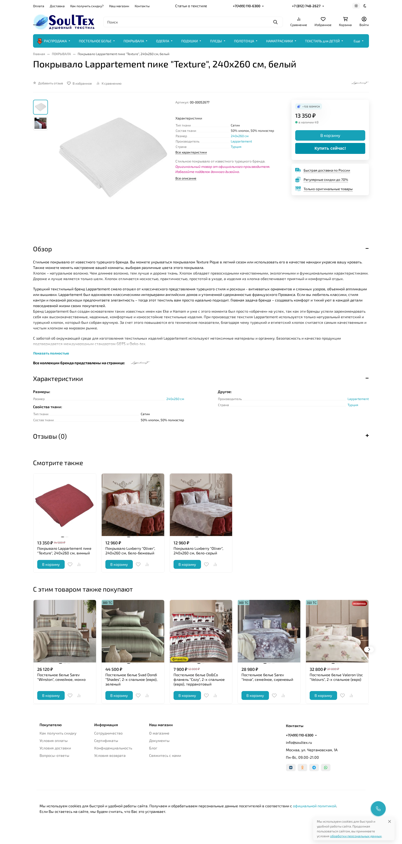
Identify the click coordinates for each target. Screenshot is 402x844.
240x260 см (239, 136)
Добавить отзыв (50, 83)
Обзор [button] (42, 249)
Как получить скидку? (87, 6)
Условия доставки (55, 748)
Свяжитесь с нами (165, 755)
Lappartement (241, 141)
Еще (357, 41)
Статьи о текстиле (191, 5)
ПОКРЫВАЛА (134, 41)
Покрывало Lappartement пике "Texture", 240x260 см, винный (64, 550)
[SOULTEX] (64, 21)
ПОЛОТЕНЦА (244, 41)
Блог (153, 748)
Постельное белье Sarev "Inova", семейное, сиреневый (267, 677)
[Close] (389, 821)
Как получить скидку (58, 733)
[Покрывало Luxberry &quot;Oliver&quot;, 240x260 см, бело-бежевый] (133, 504)
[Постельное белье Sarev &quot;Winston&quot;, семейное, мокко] (65, 631)
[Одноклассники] (302, 767)
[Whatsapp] (326, 767)
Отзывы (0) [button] (50, 436)
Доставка (57, 6)
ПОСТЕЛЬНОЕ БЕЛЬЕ (95, 41)
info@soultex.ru (299, 742)
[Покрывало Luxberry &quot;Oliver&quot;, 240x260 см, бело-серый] (201, 504)
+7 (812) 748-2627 (306, 6)
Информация (106, 725)
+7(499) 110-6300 (246, 6)
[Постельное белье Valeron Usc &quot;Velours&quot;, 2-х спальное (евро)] (337, 631)
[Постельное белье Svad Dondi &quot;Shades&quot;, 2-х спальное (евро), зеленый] (133, 631)
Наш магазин (119, 6)
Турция (236, 147)
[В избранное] (70, 564)
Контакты (142, 6)
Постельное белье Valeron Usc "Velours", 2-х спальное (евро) (336, 677)
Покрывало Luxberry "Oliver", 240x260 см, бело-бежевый (130, 550)
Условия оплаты (54, 740)
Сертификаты (106, 740)
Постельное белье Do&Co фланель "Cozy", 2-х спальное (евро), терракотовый (199, 679)
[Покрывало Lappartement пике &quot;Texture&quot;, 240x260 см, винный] (65, 504)
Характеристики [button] (58, 378)
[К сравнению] (78, 564)
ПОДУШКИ (189, 41)
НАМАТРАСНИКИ (279, 41)
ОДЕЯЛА (162, 41)
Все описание (185, 178)
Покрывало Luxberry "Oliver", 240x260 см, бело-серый (198, 550)
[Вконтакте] (291, 767)
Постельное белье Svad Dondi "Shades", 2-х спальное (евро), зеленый (131, 679)
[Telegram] (314, 767)
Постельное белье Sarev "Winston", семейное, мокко (61, 677)
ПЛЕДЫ (216, 41)
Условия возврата (110, 755)
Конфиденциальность (113, 748)
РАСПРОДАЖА (55, 41)
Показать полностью (51, 353)
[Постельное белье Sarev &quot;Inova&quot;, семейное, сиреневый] (269, 631)
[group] (112, 168)
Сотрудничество (108, 733)
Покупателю (51, 725)
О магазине (159, 733)
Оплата (38, 6)
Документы (159, 740)
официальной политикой (314, 806)
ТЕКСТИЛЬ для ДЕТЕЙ (322, 41)
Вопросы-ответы (54, 755)
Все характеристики (191, 152)
